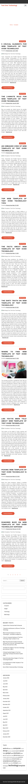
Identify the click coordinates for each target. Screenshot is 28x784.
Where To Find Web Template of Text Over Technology (14, 354)
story (12, 763)
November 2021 (6, 704)
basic (9, 748)
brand (12, 748)
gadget (8, 753)
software (14, 761)
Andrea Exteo (9, 50)
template (22, 766)
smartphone (7, 761)
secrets (10, 759)
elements (9, 750)
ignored (4, 755)
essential (13, 750)
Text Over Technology (9, 5)
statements (5, 763)
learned (22, 755)
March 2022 (5, 692)
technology (13, 765)
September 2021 (7, 710)
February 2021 (6, 731)
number (7, 757)
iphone (16, 755)
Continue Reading (9, 88)
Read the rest (13, 82)
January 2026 (6, 678)
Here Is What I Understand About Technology (13, 667)
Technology (6, 611)
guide (12, 753)
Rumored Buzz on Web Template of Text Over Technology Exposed (14, 524)
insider (12, 755)
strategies (15, 763)
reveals (7, 759)
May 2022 (5, 686)
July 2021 (5, 716)
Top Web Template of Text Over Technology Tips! (14, 201)
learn (19, 755)
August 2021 (6, 713)
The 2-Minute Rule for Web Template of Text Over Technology (14, 99)
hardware (17, 753)
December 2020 (6, 736)
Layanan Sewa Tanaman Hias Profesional (12, 625)
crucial (22, 748)
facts (4, 753)
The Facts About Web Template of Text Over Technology (14, 249)
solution (19, 761)
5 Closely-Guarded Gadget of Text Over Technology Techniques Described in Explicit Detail (13, 654)
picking (16, 757)
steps (9, 763)
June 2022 (5, 683)
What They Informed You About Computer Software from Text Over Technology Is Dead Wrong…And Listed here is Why (13, 643)
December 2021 (6, 701)
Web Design (22, 41)
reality (4, 759)
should (14, 759)
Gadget (6, 608)
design (5, 751)
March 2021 (5, 728)
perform (13, 757)
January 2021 (6, 734)
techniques (5, 765)
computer (17, 748)
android (5, 748)
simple (17, 759)
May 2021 (5, 722)
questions (20, 757)
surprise (19, 763)
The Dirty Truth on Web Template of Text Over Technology (14, 303)
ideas (21, 753)
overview (10, 757)
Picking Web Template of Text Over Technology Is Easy (14, 472)
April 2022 (5, 689)
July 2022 (5, 680)
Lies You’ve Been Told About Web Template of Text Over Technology (14, 421)
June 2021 (5, 719)
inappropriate (8, 755)
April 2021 (5, 725)
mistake (4, 757)
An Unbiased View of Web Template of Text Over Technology (14, 148)
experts (17, 751)
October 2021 (6, 707)
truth (4, 768)
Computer (6, 605)
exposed (21, 751)
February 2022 (6, 695)
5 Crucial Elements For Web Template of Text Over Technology (14, 46)
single (21, 759)
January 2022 (6, 698)
